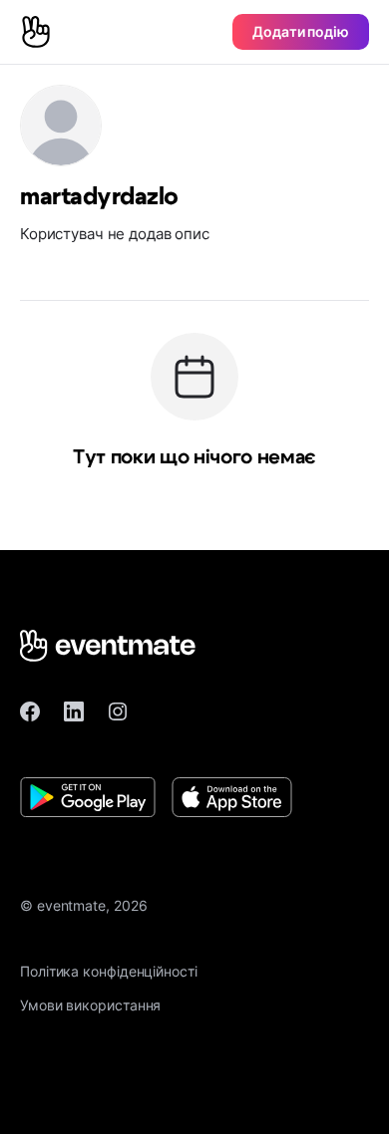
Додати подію (300, 31)
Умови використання (90, 1004)
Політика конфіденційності (108, 971)
